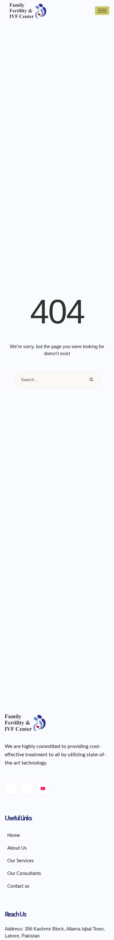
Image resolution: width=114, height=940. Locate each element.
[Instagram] (27, 788)
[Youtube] (42, 788)
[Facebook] (11, 788)
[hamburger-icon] (102, 10)
